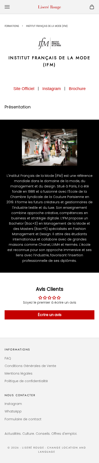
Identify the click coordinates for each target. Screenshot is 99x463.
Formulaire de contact (23, 419)
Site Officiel (23, 88)
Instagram (51, 88)
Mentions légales (18, 373)
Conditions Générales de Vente (30, 366)
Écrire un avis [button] (49, 314)
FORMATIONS (12, 26)
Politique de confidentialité (26, 381)
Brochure (77, 88)
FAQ (8, 358)
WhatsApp (13, 411)
